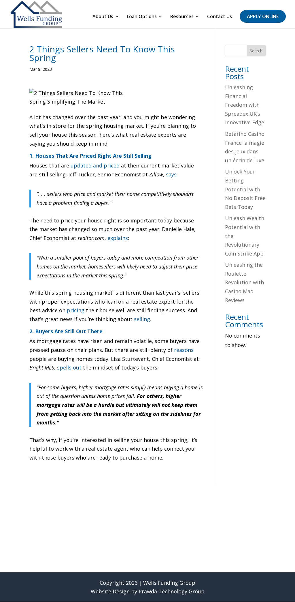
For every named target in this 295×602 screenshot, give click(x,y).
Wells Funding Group (169, 582)
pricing (75, 310)
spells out (69, 367)
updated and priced (95, 165)
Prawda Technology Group (172, 591)
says (171, 174)
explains (117, 238)
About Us (102, 17)
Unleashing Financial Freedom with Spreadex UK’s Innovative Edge (244, 105)
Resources (182, 17)
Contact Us (219, 17)
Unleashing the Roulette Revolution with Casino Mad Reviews (244, 282)
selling (142, 319)
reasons (184, 349)
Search (256, 51)
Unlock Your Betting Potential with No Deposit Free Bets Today (245, 189)
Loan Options (142, 17)
